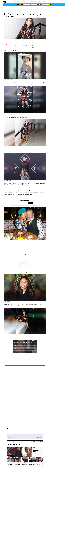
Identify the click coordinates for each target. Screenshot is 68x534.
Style (24, 1)
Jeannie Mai (10, 11)
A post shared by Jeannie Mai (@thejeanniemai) (25, 265)
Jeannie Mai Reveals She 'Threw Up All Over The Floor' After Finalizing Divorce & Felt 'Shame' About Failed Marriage (24, 192)
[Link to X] (56, 1)
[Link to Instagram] (54, 1)
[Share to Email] (33, 45)
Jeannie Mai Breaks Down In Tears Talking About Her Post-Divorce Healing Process (18, 190)
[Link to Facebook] (52, 1)
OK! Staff (10, 44)
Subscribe (48, 1)
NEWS (21, 1)
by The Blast (13, 117)
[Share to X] (27, 45)
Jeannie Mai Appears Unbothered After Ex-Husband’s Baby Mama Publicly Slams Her (19, 194)
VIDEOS (35, 1)
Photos (7, 11)
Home (5, 11)
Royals (27, 1)
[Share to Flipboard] (30, 45)
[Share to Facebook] (24, 45)
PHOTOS (31, 1)
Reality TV (17, 1)
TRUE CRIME (39, 1)
